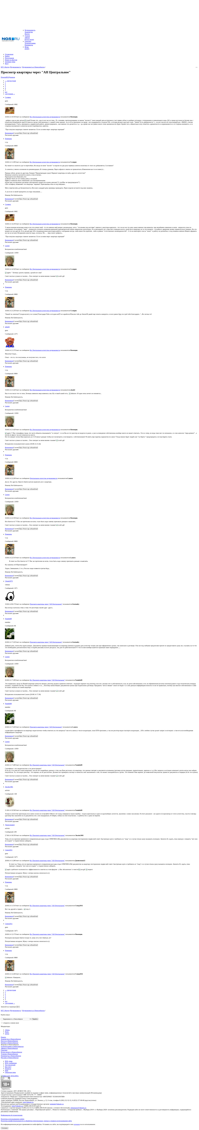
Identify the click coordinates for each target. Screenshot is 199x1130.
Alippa (7, 1030)
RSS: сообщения (11, 1063)
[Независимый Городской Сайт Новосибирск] (10, 41)
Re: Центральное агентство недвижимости (45, 117)
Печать (3, 77)
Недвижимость (30, 30)
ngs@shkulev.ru (28, 1102)
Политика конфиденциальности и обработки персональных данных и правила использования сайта (36, 1121)
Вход (6, 63)
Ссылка (12, 133)
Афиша (27, 38)
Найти (7, 56)
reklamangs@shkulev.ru (78, 1108)
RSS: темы (8, 1061)
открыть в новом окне (11, 1023)
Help (6, 1070)
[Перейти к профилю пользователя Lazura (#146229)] (9, 265)
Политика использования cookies (12, 1119)
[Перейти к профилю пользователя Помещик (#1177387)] (9, 158)
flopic (7, 1032)
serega (7, 1034)
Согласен (5, 1128)
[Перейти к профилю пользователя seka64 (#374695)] (9, 347)
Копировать (9, 133)
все (6, 92)
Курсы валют (29, 39)
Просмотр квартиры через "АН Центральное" (46, 604)
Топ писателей (10, 1065)
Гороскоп (28, 41)
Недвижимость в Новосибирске (33, 67)
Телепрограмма (30, 43)
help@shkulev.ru (17, 1106)
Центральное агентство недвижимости (43, 478)
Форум (27, 34)
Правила (8, 1069)
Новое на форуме (11, 60)
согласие (77, 1124)
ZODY (27, 49)
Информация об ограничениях (11, 1115)
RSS (7, 77)
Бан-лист (8, 1067)
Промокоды (29, 45)
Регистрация (9, 58)
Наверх (3, 1037)
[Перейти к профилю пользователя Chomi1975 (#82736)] (9, 600)
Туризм (27, 36)
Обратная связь (10, 1072)
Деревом (12, 77)
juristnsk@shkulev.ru (57, 1104)
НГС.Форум (5, 67)
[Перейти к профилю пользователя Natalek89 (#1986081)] (9, 638)
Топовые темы (10, 62)
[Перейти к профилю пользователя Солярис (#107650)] (9, 113)
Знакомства (29, 32)
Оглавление (9, 54)
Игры (27, 47)
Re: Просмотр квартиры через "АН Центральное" (47, 680)
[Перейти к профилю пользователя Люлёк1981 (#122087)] (9, 807)
